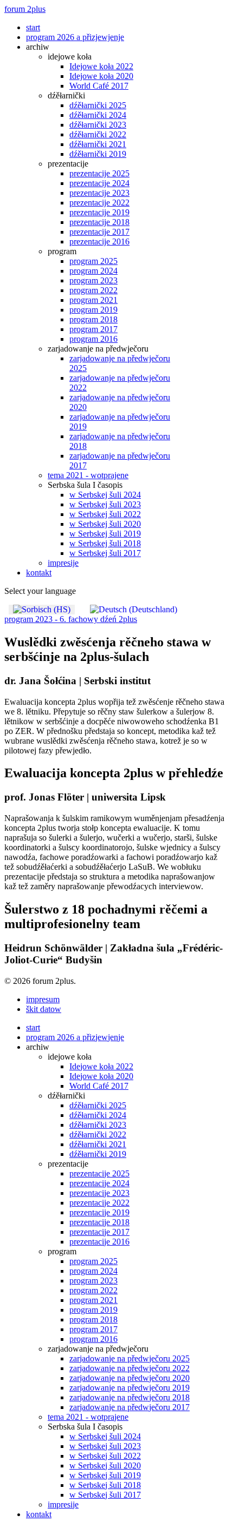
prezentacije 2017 (99, 231)
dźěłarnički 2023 (97, 124)
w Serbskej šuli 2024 (105, 494)
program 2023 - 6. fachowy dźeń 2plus (70, 619)
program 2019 (93, 309)
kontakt (38, 572)
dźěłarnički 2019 (97, 153)
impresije (63, 562)
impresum (43, 999)
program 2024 (93, 270)
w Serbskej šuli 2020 (105, 523)
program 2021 (93, 300)
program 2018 (93, 319)
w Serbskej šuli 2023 (105, 504)
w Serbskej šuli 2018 (105, 543)
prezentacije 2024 (99, 183)
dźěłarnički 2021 (97, 144)
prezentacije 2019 (99, 212)
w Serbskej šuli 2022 (105, 514)
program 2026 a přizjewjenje (75, 37)
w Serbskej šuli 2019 (105, 533)
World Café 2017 (98, 85)
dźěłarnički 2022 (97, 134)
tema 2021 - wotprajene (88, 475)
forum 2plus (25, 9)
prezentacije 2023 (99, 192)
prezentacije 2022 (99, 202)
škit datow (43, 1009)
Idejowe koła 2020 (101, 76)
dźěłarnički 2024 (97, 115)
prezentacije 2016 (99, 241)
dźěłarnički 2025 (97, 105)
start (33, 27)
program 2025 (93, 261)
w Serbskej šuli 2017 (105, 553)
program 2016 (93, 338)
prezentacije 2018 (99, 222)
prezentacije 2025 (99, 173)
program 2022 (93, 290)
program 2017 (93, 329)
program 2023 (93, 280)
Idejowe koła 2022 (101, 66)
